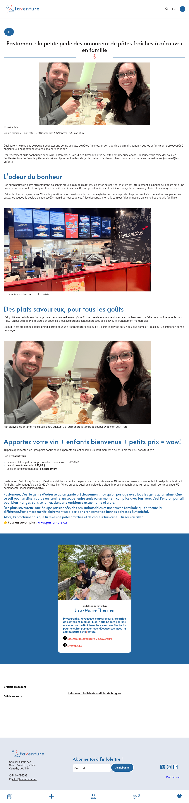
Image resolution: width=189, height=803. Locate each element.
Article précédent (16, 686)
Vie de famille (12, 133)
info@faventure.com (24, 779)
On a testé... (29, 133)
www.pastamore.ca (52, 522)
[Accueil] (22, 9)
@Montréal (62, 133)
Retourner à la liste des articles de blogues (94, 693)
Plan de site (173, 777)
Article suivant (12, 696)
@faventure (105, 638)
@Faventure (77, 133)
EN (174, 9)
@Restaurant (46, 133)
